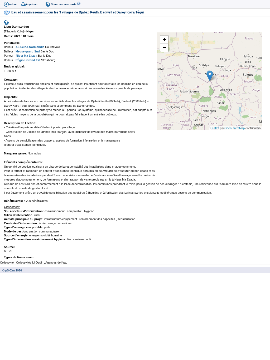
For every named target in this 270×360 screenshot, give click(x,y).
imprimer (32, 4)
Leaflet (214, 128)
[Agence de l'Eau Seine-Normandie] (14, 46)
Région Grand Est (27, 60)
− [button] (164, 47)
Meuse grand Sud (27, 51)
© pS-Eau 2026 (11, 270)
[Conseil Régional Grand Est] (14, 60)
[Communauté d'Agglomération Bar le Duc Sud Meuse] (14, 51)
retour (13, 4)
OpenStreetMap (234, 128)
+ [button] (164, 39)
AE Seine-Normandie (29, 46)
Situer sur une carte (63, 4)
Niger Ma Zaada (26, 55)
